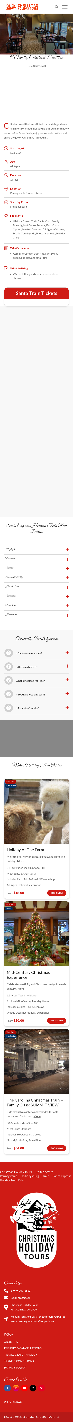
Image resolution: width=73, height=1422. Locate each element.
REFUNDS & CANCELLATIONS (23, 1348)
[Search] (55, 7)
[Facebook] (7, 1388)
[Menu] (63, 7)
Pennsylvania (8, 1176)
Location (15, 188)
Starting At (17, 148)
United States (44, 1172)
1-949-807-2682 (21, 1290)
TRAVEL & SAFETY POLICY (20, 1354)
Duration (16, 175)
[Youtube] (24, 1388)
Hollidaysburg (30, 1176)
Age (12, 161)
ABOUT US (11, 1341)
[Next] (61, 94)
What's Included (20, 248)
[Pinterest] (41, 1388)
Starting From (19, 202)
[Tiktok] (33, 1388)
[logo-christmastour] (30, 7)
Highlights (16, 215)
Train (46, 1176)
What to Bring (19, 268)
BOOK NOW (57, 892)
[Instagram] (16, 1388)
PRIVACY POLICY (15, 1367)
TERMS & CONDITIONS (19, 1361)
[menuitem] (55, 7)
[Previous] (12, 94)
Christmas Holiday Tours (16, 1172)
